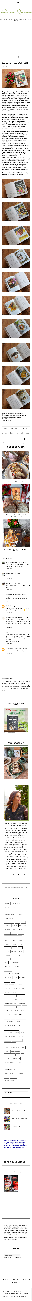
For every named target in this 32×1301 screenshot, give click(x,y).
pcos (22, 1032)
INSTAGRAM (26, 1279)
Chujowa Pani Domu (12, 617)
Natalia (8, 583)
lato (19, 1025)
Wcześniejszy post (23, 443)
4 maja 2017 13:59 (16, 583)
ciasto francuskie (19, 988)
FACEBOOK (8, 1279)
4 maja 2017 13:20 (15, 573)
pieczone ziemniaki (10, 1036)
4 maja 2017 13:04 (23, 562)
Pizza (20, 947)
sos (23, 1054)
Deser (17, 922)
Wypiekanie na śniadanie (12, 973)
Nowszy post (7, 443)
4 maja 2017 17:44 (23, 617)
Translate (18, 1257)
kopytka (18, 1021)
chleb (20, 984)
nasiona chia (8, 1032)
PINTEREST (17, 1282)
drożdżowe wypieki (10, 1003)
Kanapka (7, 929)
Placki (7, 951)
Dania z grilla (9, 922)
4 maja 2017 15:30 (17, 606)
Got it (19, 1299)
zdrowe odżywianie (10, 1069)
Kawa (13, 929)
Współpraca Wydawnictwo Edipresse (13, 439)
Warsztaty (8, 966)
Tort (6, 962)
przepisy (5, 436)
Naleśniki (8, 944)
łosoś (6, 1077)
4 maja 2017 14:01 (21, 594)
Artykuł (7, 903)
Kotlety (14, 933)
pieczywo (21, 1036)
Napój (14, 944)
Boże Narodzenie (17, 903)
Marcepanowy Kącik (11, 562)
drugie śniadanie (10, 1006)
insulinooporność (17, 1014)
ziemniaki (20, 1073)
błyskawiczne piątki (10, 984)
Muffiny (21, 940)
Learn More (13, 1299)
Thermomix (23, 959)
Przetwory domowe (17, 951)
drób (18, 1006)
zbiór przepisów (10, 1066)
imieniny (7, 1014)
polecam (26, 433)
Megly (7, 632)
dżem (6, 1010)
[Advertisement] (16, 39)
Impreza (14, 925)
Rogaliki (7, 955)
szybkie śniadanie (10, 1062)
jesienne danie (21, 1018)
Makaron (7, 940)
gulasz (23, 1010)
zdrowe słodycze (10, 1073)
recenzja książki (14, 436)
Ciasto (13, 907)
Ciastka (7, 907)
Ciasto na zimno (9, 914)
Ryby (13, 955)
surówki (7, 1058)
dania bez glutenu (10, 995)
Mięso (14, 940)
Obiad (20, 944)
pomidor (7, 1040)
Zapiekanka (8, 977)
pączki (7, 1051)
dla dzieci (8, 999)
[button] (16, 2)
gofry (16, 1010)
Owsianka (8, 947)
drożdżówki (22, 1003)
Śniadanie (13, 1077)
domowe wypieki (18, 999)
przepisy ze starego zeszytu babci (15, 1047)
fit (11, 1010)
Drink (23, 922)
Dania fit (19, 914)
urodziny (20, 1062)
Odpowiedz (9, 568)
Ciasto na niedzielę (10, 911)
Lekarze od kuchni (11, 648)
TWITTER (15, 1279)
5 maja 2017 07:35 (22, 648)
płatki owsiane (15, 1051)
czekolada (15, 992)
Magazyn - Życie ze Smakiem (13, 936)
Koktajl (20, 929)
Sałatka (20, 955)
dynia (24, 1006)
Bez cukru (19, 97)
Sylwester (14, 959)
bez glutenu (22, 977)
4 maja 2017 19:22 (15, 632)
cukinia (7, 992)
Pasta (14, 947)
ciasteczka (8, 988)
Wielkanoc (8, 970)
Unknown (8, 606)
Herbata (7, 925)
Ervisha (8, 573)
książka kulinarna (16, 433)
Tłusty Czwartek (14, 962)
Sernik (7, 959)
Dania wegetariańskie (11, 918)
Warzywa (16, 966)
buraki (7, 981)
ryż (18, 1054)
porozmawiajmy (17, 1040)
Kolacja (7, 933)
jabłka (7, 1018)
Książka (7, 433)
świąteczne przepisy (11, 1080)
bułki (12, 981)
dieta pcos (21, 995)
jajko (13, 1018)
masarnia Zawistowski (11, 1029)
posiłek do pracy (10, 1043)
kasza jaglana (9, 1021)
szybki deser (16, 1058)
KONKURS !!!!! (22, 925)
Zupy (15, 977)
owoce (17, 1032)
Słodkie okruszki (11, 594)
